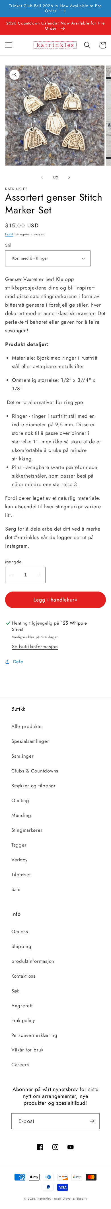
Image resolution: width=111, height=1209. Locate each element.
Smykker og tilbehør (33, 785)
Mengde (13, 562)
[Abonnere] (91, 1121)
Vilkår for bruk (27, 1049)
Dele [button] (18, 661)
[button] (8, 45)
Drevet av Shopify (75, 1198)
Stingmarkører (26, 830)
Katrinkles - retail (49, 1198)
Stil (8, 245)
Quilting (20, 800)
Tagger (18, 844)
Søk (15, 990)
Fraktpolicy (23, 1020)
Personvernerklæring (34, 1035)
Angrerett (21, 1005)
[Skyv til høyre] (69, 177)
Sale (16, 889)
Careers (20, 1064)
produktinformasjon (32, 961)
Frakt (9, 234)
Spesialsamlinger (30, 741)
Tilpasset (20, 874)
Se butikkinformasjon (35, 646)
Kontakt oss (23, 975)
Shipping (21, 946)
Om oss (19, 931)
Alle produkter (27, 726)
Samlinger (22, 756)
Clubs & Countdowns (34, 770)
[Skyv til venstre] (42, 177)
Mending (21, 815)
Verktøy (19, 859)
